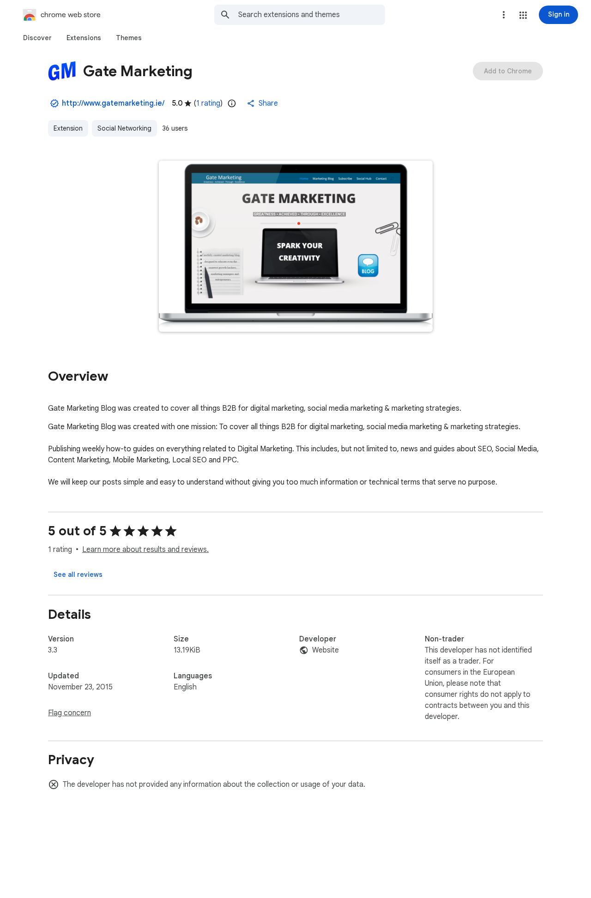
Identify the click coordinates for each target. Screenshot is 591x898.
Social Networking (124, 128)
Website (325, 650)
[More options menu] (504, 15)
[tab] (37, 38)
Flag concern (69, 713)
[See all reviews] (78, 574)
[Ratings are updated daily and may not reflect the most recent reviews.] (232, 103)
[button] (523, 15)
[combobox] (311, 14)
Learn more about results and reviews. (145, 549)
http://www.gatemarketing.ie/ (113, 103)
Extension (68, 128)
